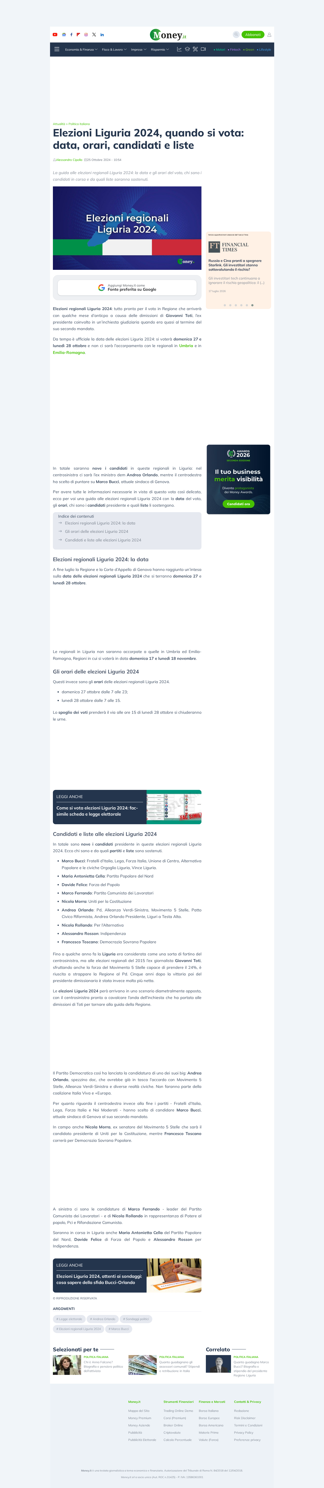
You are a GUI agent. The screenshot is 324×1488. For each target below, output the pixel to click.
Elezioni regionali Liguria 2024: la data (100, 523)
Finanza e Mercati (212, 1402)
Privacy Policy (243, 1433)
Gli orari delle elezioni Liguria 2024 (96, 531)
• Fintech (234, 50)
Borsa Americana (211, 1425)
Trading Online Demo (178, 1411)
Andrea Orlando (104, 1319)
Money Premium (139, 1418)
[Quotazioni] (179, 49)
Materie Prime (209, 1433)
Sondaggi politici (137, 1319)
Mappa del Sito (138, 1411)
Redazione (241, 1411)
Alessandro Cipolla (69, 160)
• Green (248, 50)
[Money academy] (187, 49)
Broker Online (173, 1425)
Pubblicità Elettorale (142, 1440)
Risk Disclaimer (244, 1418)
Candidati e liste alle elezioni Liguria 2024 (103, 540)
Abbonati (253, 34)
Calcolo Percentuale (178, 1440)
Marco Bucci (120, 1329)
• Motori (219, 50)
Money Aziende (139, 1425)
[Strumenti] (195, 49)
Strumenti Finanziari (179, 1402)
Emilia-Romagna (69, 352)
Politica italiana (79, 124)
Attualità (59, 124)
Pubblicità (135, 1433)
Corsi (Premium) (175, 1418)
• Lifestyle (264, 50)
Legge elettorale (70, 1319)
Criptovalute (172, 1433)
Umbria (186, 345)
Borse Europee (209, 1418)
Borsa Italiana (208, 1411)
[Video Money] (203, 49)
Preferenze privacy (247, 1440)
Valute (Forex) (208, 1440)
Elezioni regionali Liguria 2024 (80, 1329)
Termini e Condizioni (248, 1425)
